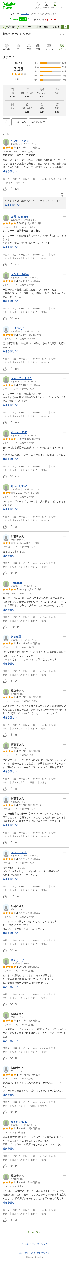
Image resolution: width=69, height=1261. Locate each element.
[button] (20, 142)
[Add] (62, 35)
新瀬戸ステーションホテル (17, 33)
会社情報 (23, 1253)
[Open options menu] (64, 141)
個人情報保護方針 (40, 1253)
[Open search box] (6, 122)
